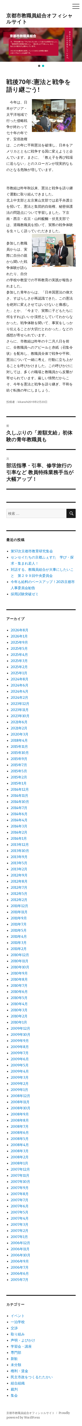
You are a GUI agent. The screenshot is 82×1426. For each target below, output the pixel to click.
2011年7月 (19, 924)
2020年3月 (19, 734)
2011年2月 (19, 949)
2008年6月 (20, 1132)
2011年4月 (19, 936)
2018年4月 (19, 740)
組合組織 (18, 1383)
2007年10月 (20, 1181)
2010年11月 (19, 961)
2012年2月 (19, 899)
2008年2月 (20, 1157)
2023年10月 (20, 716)
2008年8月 (20, 1120)
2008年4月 (20, 1145)
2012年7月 (19, 887)
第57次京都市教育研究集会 (32, 551)
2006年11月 (20, 1249)
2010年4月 (19, 1004)
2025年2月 (19, 667)
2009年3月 (20, 1077)
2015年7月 (19, 765)
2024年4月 (19, 691)
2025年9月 (19, 642)
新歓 (14, 1358)
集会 (14, 1395)
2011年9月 (19, 918)
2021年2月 (19, 728)
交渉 (14, 1328)
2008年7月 (20, 1126)
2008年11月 (20, 1102)
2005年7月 (19, 1279)
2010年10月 (20, 967)
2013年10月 (20, 850)
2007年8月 (20, 1194)
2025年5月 (19, 648)
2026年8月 (19, 630)
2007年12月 (20, 1169)
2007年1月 (19, 1237)
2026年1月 (19, 636)
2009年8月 (20, 1047)
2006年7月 (20, 1267)
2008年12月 (20, 1096)
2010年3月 (19, 1010)
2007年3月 (19, 1224)
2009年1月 (19, 1089)
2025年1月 (19, 673)
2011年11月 (19, 912)
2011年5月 (19, 930)
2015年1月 (19, 783)
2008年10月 (20, 1108)
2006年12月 (20, 1243)
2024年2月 (19, 697)
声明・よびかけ (23, 1340)
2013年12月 (20, 844)
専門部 (16, 1352)
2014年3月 (19, 826)
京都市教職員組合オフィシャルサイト (39, 18)
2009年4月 (20, 1071)
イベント (18, 1316)
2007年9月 (20, 1187)
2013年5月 (19, 863)
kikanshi (23, 402)
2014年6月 (19, 814)
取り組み (18, 1334)
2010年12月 (20, 955)
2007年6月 (20, 1206)
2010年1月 (19, 1022)
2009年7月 (20, 1053)
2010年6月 (19, 991)
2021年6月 (19, 722)
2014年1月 (19, 838)
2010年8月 (19, 979)
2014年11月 (19, 795)
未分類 (16, 1365)
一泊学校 (18, 1322)
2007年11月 (20, 1175)
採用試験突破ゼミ (25, 594)
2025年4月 (19, 654)
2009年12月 (20, 1028)
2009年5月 (20, 1065)
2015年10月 (20, 752)
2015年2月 (19, 777)
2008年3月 (20, 1151)
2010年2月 (19, 1016)
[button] (5, 44)
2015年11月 (19, 746)
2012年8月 (19, 881)
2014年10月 (20, 801)
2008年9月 (20, 1114)
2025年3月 (19, 661)
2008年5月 (20, 1138)
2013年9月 (19, 857)
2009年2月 (20, 1083)
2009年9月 (20, 1040)
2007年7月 (19, 1200)
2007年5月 (19, 1212)
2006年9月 (20, 1261)
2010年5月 (19, 998)
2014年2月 (19, 832)
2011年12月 (19, 906)
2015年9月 (19, 759)
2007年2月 (19, 1230)
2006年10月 (20, 1255)
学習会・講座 (21, 1346)
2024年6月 (19, 685)
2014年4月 (19, 820)
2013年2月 (19, 869)
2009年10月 (20, 1034)
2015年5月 (19, 771)
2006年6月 (20, 1273)
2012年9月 (19, 875)
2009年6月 (20, 1059)
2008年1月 (19, 1163)
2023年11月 (20, 710)
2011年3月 (19, 942)
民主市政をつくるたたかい (32, 1377)
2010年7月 (19, 985)
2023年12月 (20, 703)
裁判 (14, 1389)
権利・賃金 (19, 1371)
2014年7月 (19, 808)
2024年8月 (19, 679)
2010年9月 (19, 973)
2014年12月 (20, 789)
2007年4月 (20, 1218)
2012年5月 (19, 893)
